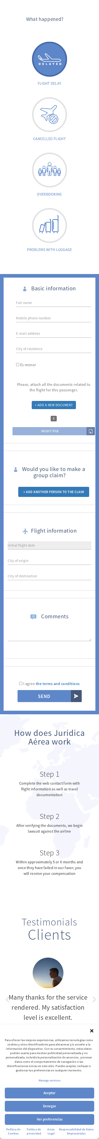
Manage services (50, 1080)
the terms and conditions (58, 683)
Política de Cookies (13, 1131)
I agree (51, 683)
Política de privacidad (34, 1131)
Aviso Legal (51, 1131)
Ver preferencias (49, 1119)
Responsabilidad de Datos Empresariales (76, 1131)
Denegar (49, 1106)
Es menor (27, 364)
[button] (91, 1030)
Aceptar (49, 1093)
